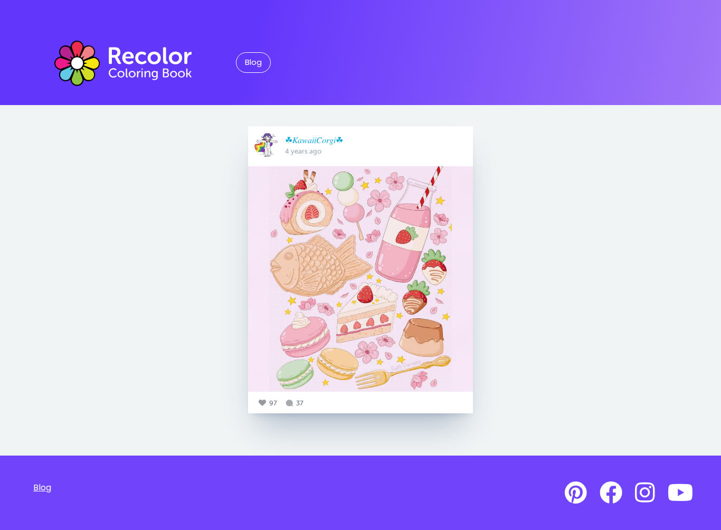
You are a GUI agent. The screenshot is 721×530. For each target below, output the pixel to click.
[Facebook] (611, 493)
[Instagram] (645, 493)
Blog (253, 62)
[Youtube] (680, 493)
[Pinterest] (576, 493)
